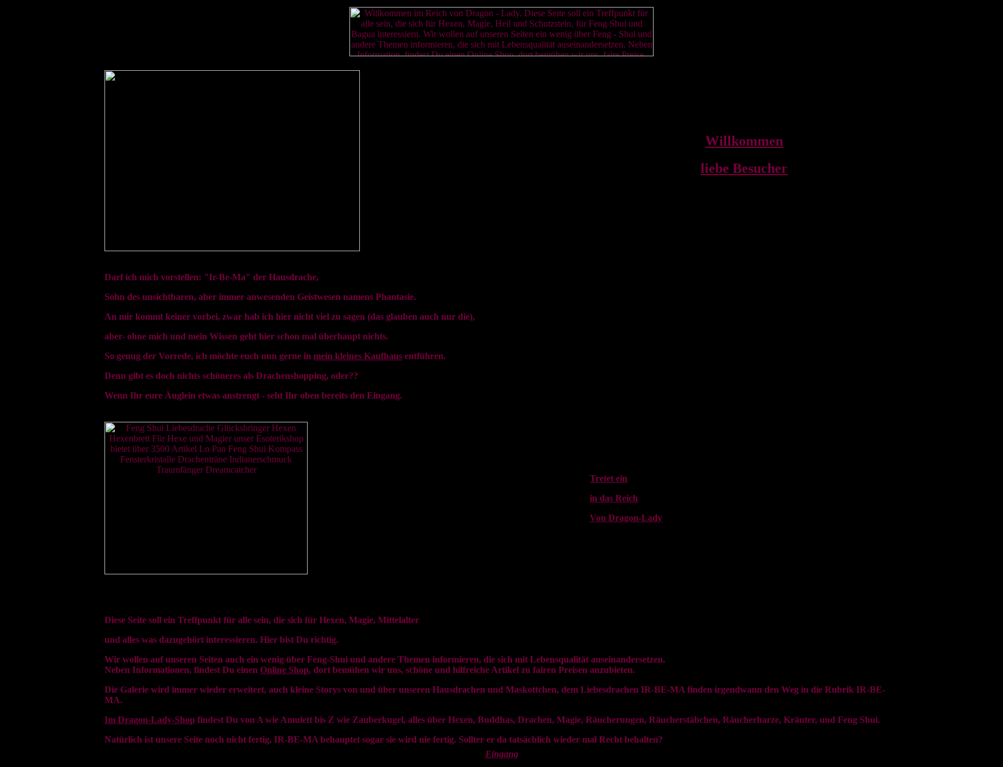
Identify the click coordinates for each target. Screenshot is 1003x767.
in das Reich (614, 498)
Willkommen (744, 141)
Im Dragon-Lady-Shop (149, 720)
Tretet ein (608, 478)
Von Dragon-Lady (626, 518)
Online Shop (284, 670)
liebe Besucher (744, 168)
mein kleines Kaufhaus (357, 356)
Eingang (501, 754)
